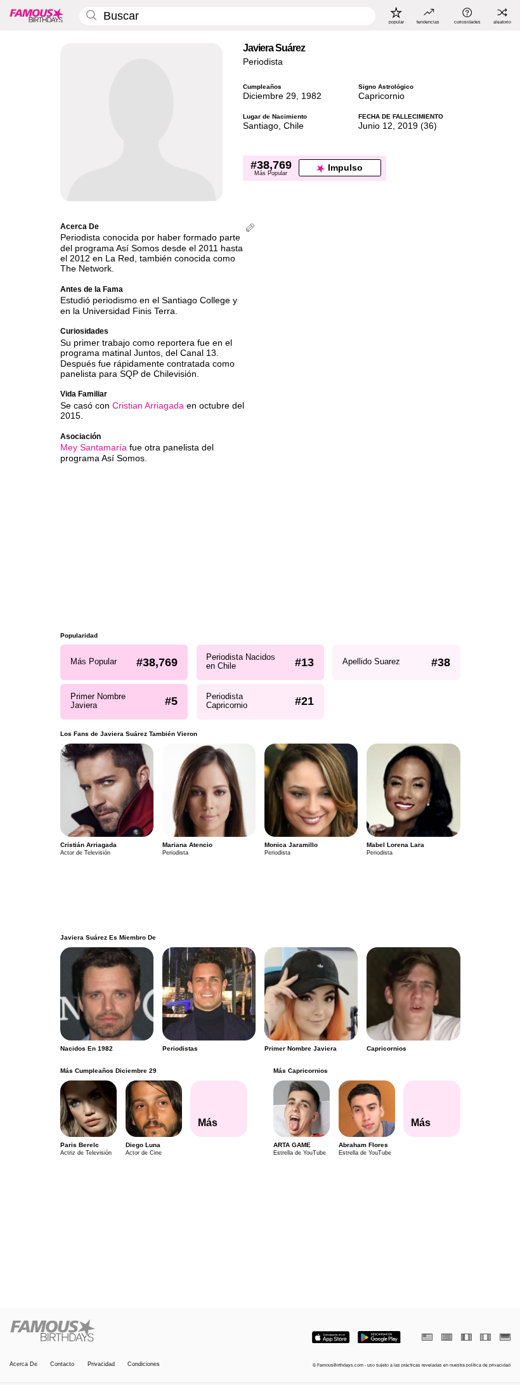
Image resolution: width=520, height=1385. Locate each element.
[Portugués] (446, 1337)
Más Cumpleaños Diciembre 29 (108, 1070)
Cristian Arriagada (148, 405)
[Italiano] (485, 1337)
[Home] (133, 1331)
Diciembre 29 (269, 96)
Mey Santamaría (93, 447)
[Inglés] (427, 1337)
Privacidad (101, 1364)
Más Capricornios (300, 1070)
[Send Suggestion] (250, 228)
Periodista (263, 62)
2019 (408, 126)
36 (429, 126)
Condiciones (143, 1364)
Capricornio (381, 96)
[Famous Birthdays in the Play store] (379, 1337)
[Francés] (466, 1337)
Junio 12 (375, 126)
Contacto (62, 1364)
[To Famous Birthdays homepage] (37, 15)
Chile (293, 126)
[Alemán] (505, 1337)
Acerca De (23, 1364)
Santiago (260, 126)
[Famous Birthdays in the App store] (330, 1337)
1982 (311, 96)
